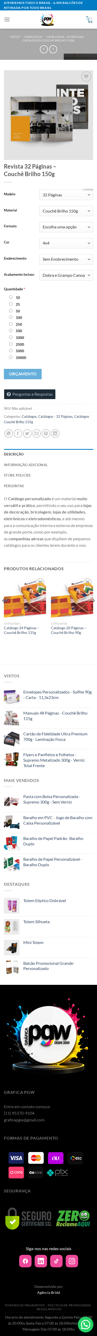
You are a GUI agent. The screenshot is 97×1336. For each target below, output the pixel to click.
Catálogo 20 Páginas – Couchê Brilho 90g (68, 630)
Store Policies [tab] (17, 475)
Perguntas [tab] (14, 486)
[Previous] (3, 611)
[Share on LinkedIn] (55, 433)
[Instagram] (72, 1261)
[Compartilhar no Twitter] (27, 433)
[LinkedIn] (41, 1261)
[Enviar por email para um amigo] (36, 433)
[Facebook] (25, 1261)
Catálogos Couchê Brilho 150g (49, 40)
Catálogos (33, 37)
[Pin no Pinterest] (46, 433)
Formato (10, 226)
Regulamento (49, 1309)
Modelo (9, 194)
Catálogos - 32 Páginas (65, 37)
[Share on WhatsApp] (8, 433)
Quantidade (14, 289)
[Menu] (7, 19)
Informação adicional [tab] (26, 465)
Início (15, 37)
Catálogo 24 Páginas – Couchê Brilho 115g (21, 630)
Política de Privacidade (69, 1305)
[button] (85, 1324)
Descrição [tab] (14, 454)
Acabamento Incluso (19, 275)
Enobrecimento (15, 258)
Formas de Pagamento (25, 1305)
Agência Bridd (48, 1292)
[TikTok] (56, 1261)
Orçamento (23, 373)
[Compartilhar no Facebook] (18, 433)
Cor (6, 242)
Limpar (88, 189)
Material (10, 210)
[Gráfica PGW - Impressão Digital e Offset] (47, 19)
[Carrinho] (89, 19)
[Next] (93, 611)
